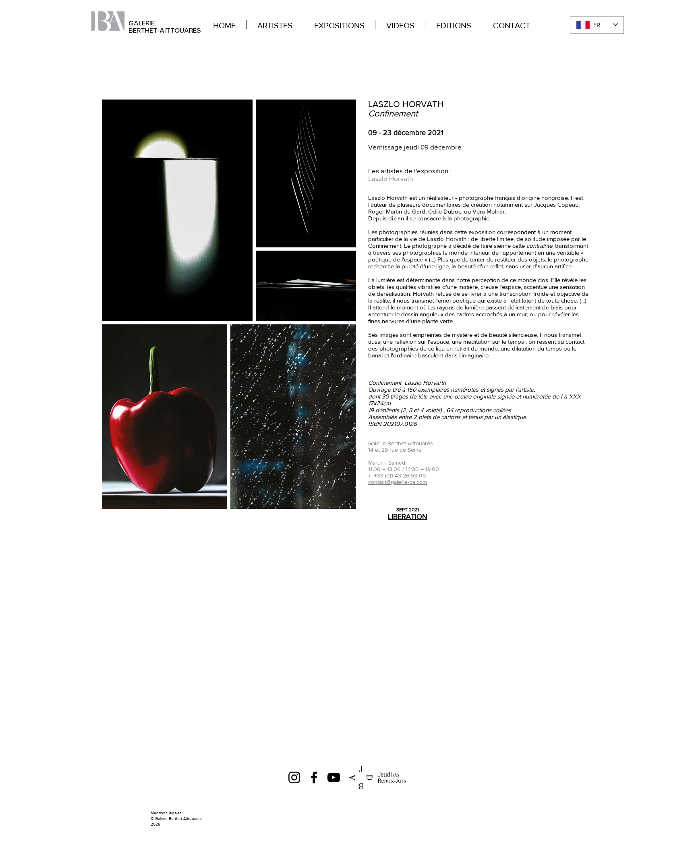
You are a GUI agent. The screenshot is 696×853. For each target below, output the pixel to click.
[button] (686, 11)
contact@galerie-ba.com (397, 482)
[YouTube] (334, 777)
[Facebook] (314, 777)
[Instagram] (294, 777)
